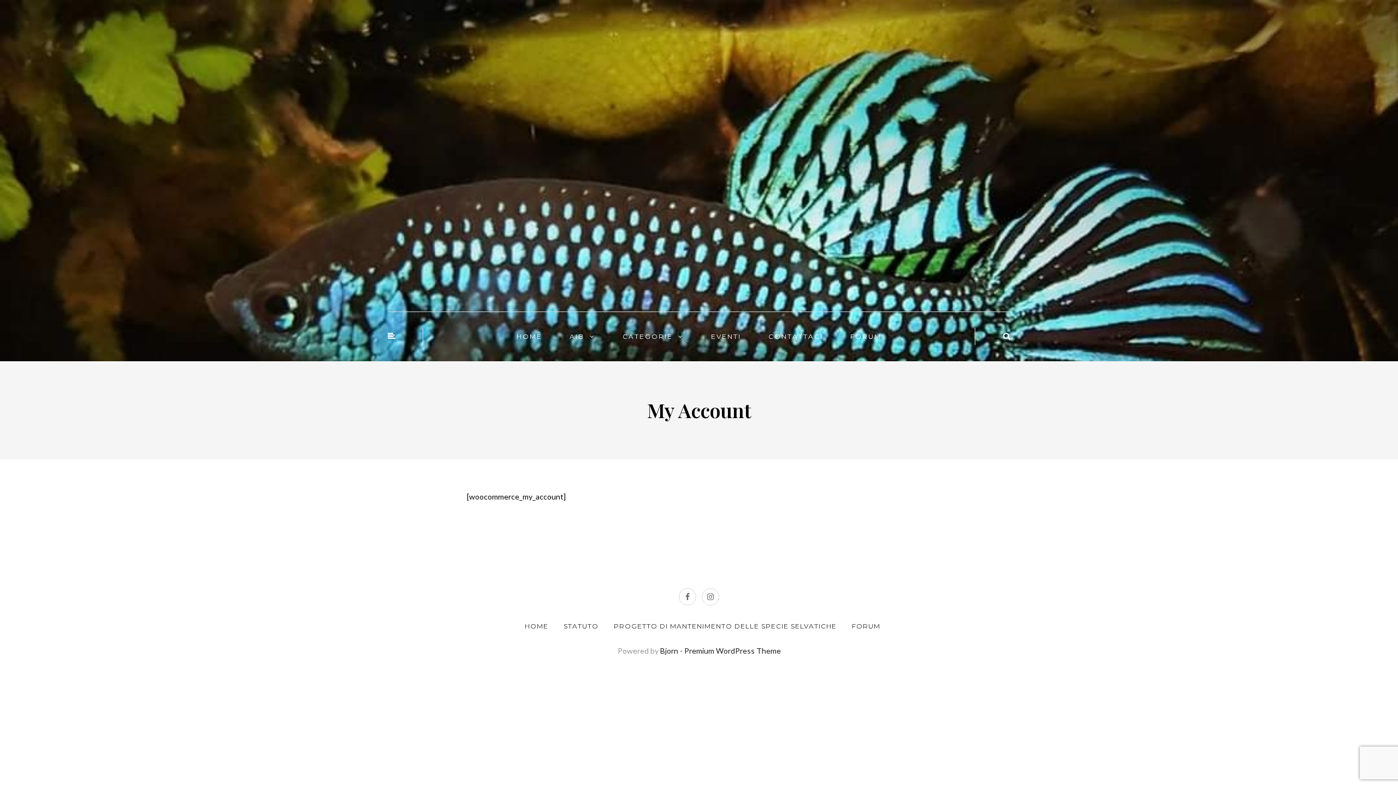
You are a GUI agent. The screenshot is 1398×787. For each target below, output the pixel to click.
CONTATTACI (795, 336)
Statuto (581, 626)
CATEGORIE (648, 336)
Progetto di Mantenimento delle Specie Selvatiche (725, 626)
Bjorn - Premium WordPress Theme (720, 650)
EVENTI (726, 336)
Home (536, 626)
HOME (529, 336)
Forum (866, 626)
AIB (577, 336)
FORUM (865, 336)
